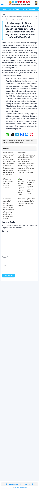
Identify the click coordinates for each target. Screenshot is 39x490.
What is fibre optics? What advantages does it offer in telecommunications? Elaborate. (26, 202)
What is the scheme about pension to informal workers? (8, 183)
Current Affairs (14, 9)
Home (4, 9)
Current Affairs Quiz (28, 9)
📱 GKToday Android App (19, 487)
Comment (6, 231)
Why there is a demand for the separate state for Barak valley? (31, 186)
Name (5, 257)
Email (4, 265)
